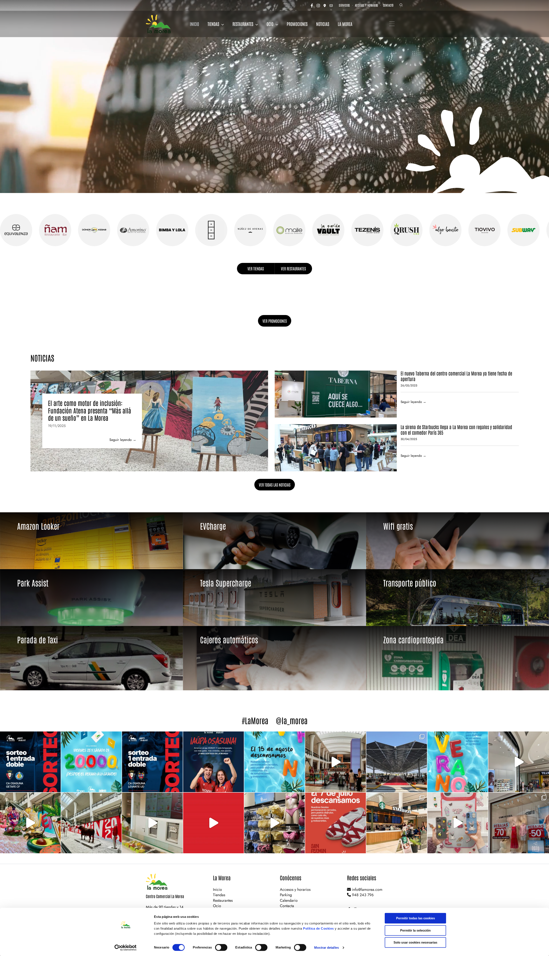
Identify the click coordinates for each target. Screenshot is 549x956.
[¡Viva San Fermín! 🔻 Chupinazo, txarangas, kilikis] (213, 823)
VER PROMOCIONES (274, 320)
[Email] (331, 6)
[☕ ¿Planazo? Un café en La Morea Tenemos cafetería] (396, 823)
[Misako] (103, 230)
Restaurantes (223, 900)
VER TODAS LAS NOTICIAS (274, 484)
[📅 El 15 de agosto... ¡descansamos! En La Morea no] (274, 761)
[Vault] (221, 230)
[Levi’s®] (455, 230)
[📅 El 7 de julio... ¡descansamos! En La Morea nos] (335, 823)
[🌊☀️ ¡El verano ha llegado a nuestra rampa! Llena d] (30, 823)
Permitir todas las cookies (415, 918)
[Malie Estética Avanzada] (182, 230)
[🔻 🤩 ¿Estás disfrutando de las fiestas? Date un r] (152, 823)
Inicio (217, 889)
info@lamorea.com (366, 889)
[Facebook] (312, 6)
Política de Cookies (318, 928)
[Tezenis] (260, 230)
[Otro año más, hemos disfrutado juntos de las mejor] (91, 823)
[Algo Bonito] (338, 230)
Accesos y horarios (295, 889)
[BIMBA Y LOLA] (64, 230)
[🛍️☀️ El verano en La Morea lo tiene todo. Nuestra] (457, 761)
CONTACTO (388, 5)
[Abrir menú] (392, 23)
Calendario (289, 900)
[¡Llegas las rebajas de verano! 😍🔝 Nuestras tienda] (518, 823)
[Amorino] (25, 230)
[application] (221, 24)
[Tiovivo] (377, 230)
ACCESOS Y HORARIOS (366, 5)
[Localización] (325, 6)
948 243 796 (362, 895)
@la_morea (292, 720)
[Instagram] (318, 6)
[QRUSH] (299, 230)
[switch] (221, 947)
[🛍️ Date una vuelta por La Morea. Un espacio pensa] (335, 761)
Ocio (217, 906)
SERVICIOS (344, 5)
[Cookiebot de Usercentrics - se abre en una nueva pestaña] (125, 947)
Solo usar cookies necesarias (415, 942)
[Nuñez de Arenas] (143, 230)
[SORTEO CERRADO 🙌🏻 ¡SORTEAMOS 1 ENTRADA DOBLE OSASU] (30, 761)
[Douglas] (494, 230)
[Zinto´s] (533, 230)
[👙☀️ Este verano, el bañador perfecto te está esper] (274, 823)
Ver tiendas (255, 268)
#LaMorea (255, 720)
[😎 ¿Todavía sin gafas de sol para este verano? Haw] (518, 761)
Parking (286, 895)
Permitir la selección (415, 930)
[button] (401, 5)
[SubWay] (416, 230)
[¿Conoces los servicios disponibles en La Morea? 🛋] (396, 761)
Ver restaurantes (293, 268)
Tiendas (219, 895)
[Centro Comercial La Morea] (158, 23)
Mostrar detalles (326, 947)
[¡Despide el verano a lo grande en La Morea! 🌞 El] (91, 761)
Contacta (287, 906)
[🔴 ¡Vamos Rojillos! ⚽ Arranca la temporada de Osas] (213, 761)
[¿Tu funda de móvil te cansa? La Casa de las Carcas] (457, 823)
